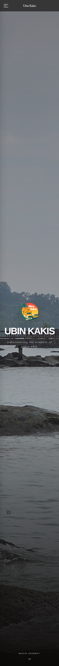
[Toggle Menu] (6, 6)
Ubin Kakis (29, 5)
